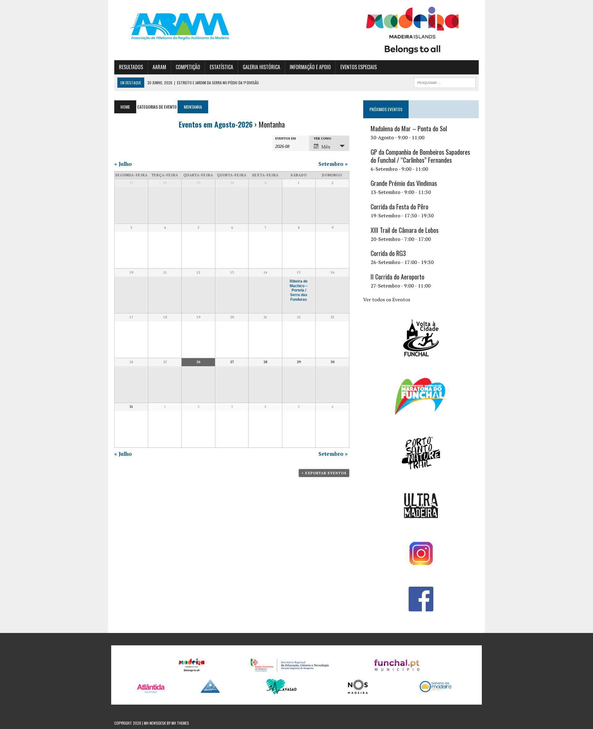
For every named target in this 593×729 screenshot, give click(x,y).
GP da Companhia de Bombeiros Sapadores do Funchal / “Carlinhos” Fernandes (420, 156)
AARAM (159, 67)
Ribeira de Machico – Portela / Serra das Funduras (299, 290)
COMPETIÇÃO (188, 67)
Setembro (333, 163)
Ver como (322, 138)
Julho (123, 163)
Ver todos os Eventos (386, 299)
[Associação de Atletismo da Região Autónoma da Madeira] (172, 26)
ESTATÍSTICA (221, 67)
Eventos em (285, 138)
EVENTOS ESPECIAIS (358, 67)
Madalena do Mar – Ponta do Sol (409, 128)
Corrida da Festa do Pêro (399, 206)
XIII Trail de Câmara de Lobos (405, 230)
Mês (325, 146)
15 (299, 272)
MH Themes (180, 723)
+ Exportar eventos (324, 473)
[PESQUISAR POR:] (445, 82)
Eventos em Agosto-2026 (216, 124)
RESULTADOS (131, 67)
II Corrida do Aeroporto (397, 276)
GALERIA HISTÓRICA (261, 67)
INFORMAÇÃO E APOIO (310, 67)
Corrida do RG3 (388, 253)
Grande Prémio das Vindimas (404, 183)
